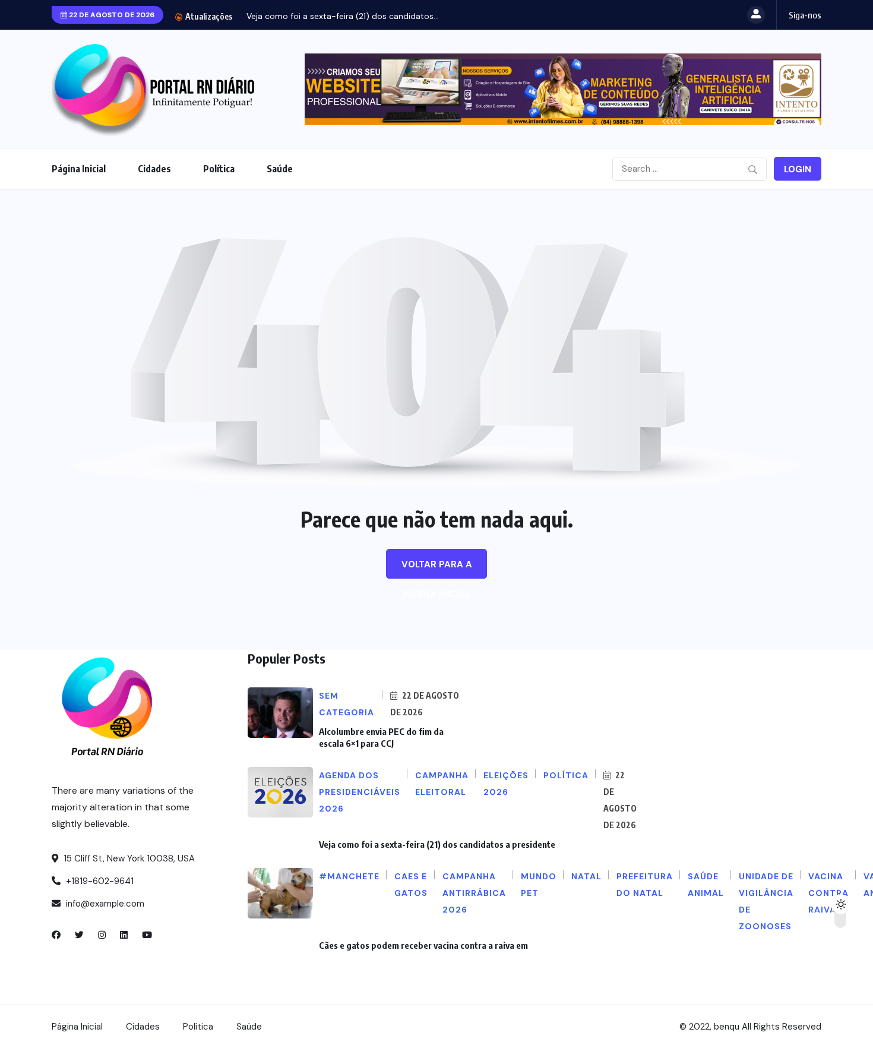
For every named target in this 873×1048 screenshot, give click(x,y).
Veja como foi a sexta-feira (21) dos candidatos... (342, 16)
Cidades (154, 169)
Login (797, 169)
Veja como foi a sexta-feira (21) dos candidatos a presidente (437, 844)
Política (219, 169)
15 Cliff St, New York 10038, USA (128, 858)
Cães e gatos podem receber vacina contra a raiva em (423, 945)
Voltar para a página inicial (436, 568)
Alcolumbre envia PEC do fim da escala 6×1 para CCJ (381, 737)
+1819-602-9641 (99, 881)
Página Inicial (79, 169)
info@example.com (104, 904)
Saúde (280, 169)
